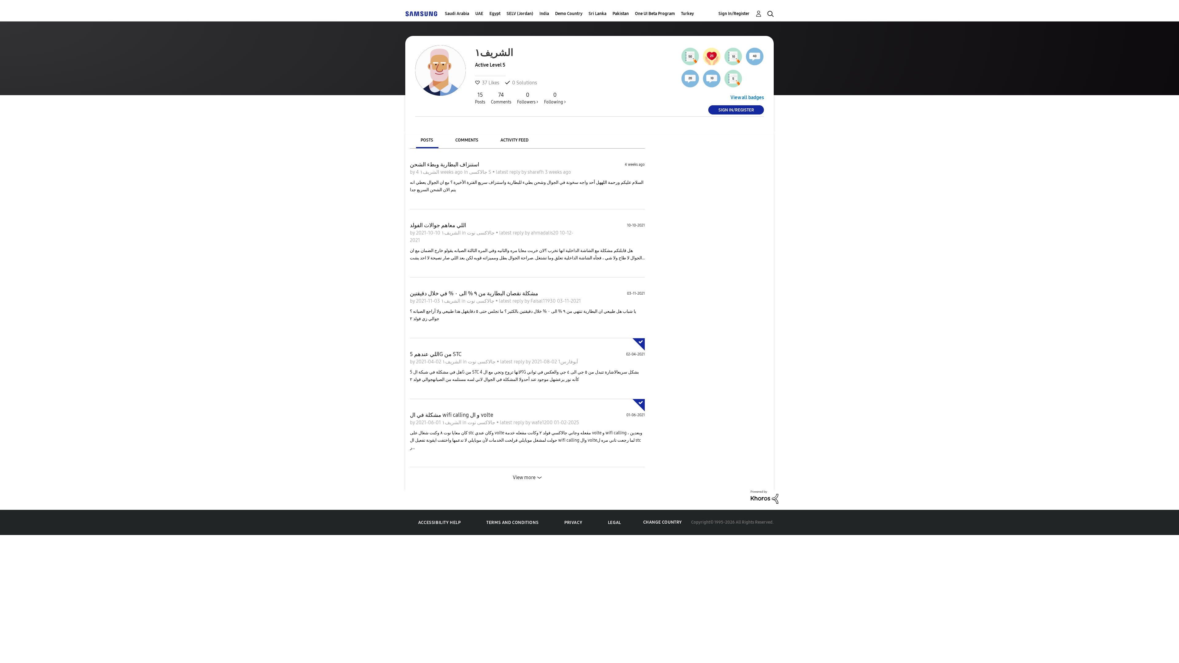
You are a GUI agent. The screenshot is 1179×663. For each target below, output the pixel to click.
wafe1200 (542, 422)
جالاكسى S (480, 172)
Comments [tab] (466, 140)
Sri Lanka (597, 13)
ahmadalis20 (545, 233)
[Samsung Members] (421, 14)
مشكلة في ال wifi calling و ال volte (451, 415)
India (544, 13)
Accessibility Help (439, 522)
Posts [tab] (427, 140)
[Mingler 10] (711, 78)
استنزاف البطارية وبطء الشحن (444, 164)
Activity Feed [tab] (514, 140)
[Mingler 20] (690, 78)
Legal (614, 522)
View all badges (747, 97)
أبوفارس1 (567, 362)
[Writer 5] (733, 78)
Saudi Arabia (457, 13)
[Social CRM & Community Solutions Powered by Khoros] (764, 496)
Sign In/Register (733, 13)
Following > (555, 98)
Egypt (494, 13)
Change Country (662, 522)
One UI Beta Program (655, 13)
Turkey (687, 13)
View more (524, 477)
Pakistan (621, 13)
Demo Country (568, 13)
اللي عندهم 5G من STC (436, 354)
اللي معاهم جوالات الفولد (438, 225)
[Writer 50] (690, 56)
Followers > (527, 98)
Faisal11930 (544, 301)
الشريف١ (429, 172)
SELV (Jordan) (520, 13)
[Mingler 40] (754, 56)
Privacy (573, 522)
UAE (479, 13)
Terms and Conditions (512, 522)
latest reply (508, 172)
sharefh (536, 172)
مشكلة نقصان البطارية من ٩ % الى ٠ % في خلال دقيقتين (474, 293)
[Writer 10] (733, 56)
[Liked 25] (711, 56)
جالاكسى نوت (481, 233)
